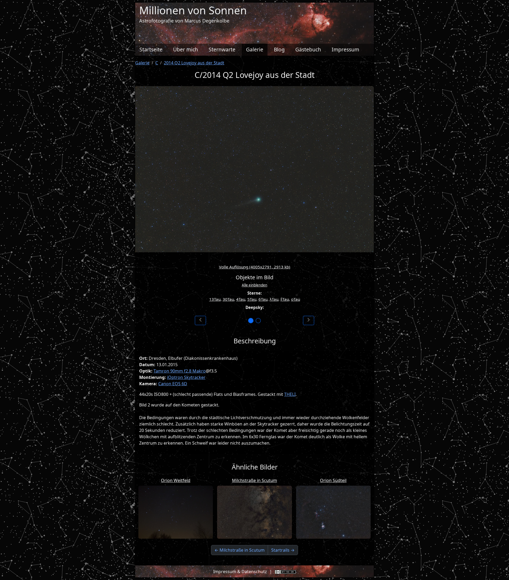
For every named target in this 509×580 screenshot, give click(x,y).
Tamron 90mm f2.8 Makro (179, 371)
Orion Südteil (333, 480)
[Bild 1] (250, 320)
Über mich (185, 49)
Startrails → (283, 550)
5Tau (251, 299)
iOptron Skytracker (186, 377)
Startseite (151, 49)
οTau (295, 299)
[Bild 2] (258, 320)
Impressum (345, 49)
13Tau (215, 299)
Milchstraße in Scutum (254, 480)
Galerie (254, 49)
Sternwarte (222, 49)
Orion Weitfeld (175, 480)
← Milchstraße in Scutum (239, 550)
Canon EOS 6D (172, 384)
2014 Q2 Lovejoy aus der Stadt (194, 63)
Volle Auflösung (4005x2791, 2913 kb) (254, 266)
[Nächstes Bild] (308, 320)
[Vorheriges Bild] (200, 320)
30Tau (228, 299)
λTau (274, 299)
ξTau (284, 299)
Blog (279, 49)
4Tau (240, 299)
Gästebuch (308, 49)
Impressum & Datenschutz (240, 571)
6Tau (262, 299)
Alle (254, 285)
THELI (290, 394)
